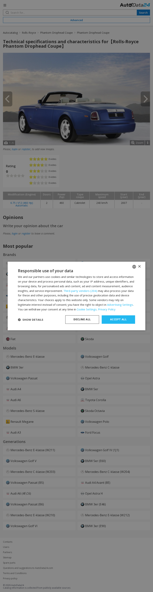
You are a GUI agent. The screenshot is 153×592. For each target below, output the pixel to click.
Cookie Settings (87, 309)
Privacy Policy (106, 309)
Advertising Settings (120, 304)
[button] (30, 320)
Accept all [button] (118, 319)
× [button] (139, 266)
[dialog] (76, 296)
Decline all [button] (82, 319)
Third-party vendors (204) (80, 291)
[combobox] (134, 267)
